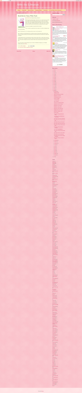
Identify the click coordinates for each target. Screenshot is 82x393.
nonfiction (53, 295)
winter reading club (55, 379)
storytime (53, 352)
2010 (54, 87)
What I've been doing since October (58, 94)
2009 (54, 88)
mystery (53, 284)
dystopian (53, 222)
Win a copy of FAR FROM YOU (58, 129)
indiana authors (54, 253)
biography (53, 185)
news (53, 294)
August (55, 144)
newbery (53, 293)
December (55, 91)
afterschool (53, 167)
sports (53, 348)
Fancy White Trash (28, 17)
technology (53, 357)
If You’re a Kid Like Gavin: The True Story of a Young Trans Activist (59, 56)
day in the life (54, 217)
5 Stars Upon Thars (56, 99)
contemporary (28, 47)
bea (52, 183)
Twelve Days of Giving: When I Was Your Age (59, 120)
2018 (54, 75)
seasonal (53, 343)
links (53, 265)
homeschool (54, 250)
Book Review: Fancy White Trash (58, 108)
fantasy (53, 230)
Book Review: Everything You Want (59, 102)
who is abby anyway (55, 377)
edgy (53, 226)
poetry (53, 307)
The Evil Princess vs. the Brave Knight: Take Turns (59, 28)
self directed (54, 344)
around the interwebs (55, 171)
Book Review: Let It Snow (57, 95)
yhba (53, 385)
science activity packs (55, 340)
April (55, 150)
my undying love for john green (55, 283)
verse (53, 369)
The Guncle (56, 42)
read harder (53, 319)
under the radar (54, 368)
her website (25, 43)
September (55, 143)
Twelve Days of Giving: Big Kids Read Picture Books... (59, 116)
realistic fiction (54, 331)
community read (54, 207)
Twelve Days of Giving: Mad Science (59, 134)
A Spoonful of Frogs (57, 49)
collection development (54, 204)
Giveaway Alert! (56, 112)
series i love (53, 346)
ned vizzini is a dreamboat (54, 289)
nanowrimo (53, 285)
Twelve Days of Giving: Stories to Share (59, 132)
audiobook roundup (55, 173)
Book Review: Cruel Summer (58, 105)
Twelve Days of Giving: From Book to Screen (59, 138)
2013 (54, 83)
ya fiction (31, 47)
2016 (54, 78)
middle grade (54, 275)
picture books (54, 306)
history (53, 249)
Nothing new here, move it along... (58, 109)
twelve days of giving (55, 366)
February (55, 153)
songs (53, 347)
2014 (54, 81)
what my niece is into (55, 375)
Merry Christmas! (56, 101)
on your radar (54, 297)
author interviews (54, 176)
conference (53, 208)
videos (53, 370)
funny (53, 235)
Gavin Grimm (56, 57)
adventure (53, 165)
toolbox (53, 363)
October (55, 141)
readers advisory (54, 321)
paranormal (53, 303)
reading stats (54, 328)
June (55, 147)
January (55, 154)
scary (53, 336)
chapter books (54, 201)
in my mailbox (54, 252)
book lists (53, 194)
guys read (53, 245)
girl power (53, 237)
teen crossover (54, 358)
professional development (54, 316)
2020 (54, 72)
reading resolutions (54, 326)
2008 (54, 90)
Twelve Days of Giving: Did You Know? (59, 121)
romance (53, 333)
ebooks (53, 225)
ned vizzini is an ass (55, 291)
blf (52, 187)
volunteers (53, 372)
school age (53, 337)
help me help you (54, 246)
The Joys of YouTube (56, 98)
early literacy (54, 224)
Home (19, 10)
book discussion (54, 193)
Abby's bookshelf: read (59, 26)
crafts (53, 212)
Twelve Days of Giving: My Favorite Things (59, 114)
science (53, 338)
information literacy (55, 254)
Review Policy (31, 10)
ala (52, 168)
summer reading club (55, 355)
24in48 (53, 161)
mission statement (54, 278)
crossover (53, 213)
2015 (54, 80)
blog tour (53, 188)
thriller (53, 362)
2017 (54, 77)
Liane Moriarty (56, 36)
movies (53, 279)
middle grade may (54, 276)
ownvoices (53, 301)
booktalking (54, 197)
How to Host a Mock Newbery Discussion (59, 123)
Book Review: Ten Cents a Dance (58, 104)
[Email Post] (28, 45)
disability (53, 220)
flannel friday (54, 233)
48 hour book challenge (54, 163)
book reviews (22, 47)
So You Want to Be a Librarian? (55, 10)
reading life (53, 325)
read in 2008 (54, 320)
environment (54, 229)
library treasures (54, 262)
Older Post (48, 51)
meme (53, 272)
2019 (54, 74)
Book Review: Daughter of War (58, 111)
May (55, 149)
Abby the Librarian (28, 4)
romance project (54, 334)
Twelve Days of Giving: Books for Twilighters (58, 127)
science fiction (54, 342)
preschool (53, 312)
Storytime (45, 10)
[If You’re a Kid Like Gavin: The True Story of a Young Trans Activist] (54, 56)
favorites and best (54, 231)
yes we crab (53, 384)
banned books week (55, 179)
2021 (54, 71)
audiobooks (53, 175)
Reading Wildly (39, 10)
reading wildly (54, 329)
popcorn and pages (54, 310)
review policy (54, 332)
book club (53, 192)
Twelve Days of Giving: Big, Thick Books (59, 118)
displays (53, 221)
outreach (53, 300)
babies (53, 177)
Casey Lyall (56, 50)
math (53, 271)
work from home (54, 381)
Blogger (43, 391)
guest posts (53, 244)
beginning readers (54, 184)
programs (53, 317)
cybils (53, 216)
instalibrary (53, 256)
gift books (53, 236)
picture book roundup (55, 304)
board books (54, 189)
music (53, 281)
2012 (54, 84)
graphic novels (54, 241)
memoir (53, 273)
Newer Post (19, 51)
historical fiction (54, 248)
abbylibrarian (58, 20)
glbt (52, 240)
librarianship (54, 259)
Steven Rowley (56, 43)
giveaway (53, 239)
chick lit (25, 47)
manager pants (54, 267)
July (54, 146)
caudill (53, 200)
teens (53, 359)
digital (53, 218)
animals (53, 169)
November (55, 140)
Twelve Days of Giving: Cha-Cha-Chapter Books (59, 131)
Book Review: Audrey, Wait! (58, 106)
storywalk (53, 353)
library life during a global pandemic (55, 261)
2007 (54, 156)
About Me (24, 10)
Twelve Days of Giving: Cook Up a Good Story (59, 125)
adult (53, 164)
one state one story (54, 298)
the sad (53, 361)
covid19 (53, 211)
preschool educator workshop (54, 314)
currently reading (54, 215)
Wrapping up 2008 (56, 92)
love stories (53, 266)
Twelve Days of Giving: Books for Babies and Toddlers (59, 136)
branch (53, 198)
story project (54, 351)
